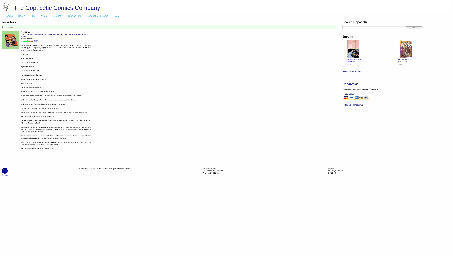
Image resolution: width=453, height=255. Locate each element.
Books (21, 15)
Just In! (57, 15)
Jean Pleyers (351, 62)
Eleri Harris (68, 34)
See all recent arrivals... (352, 71)
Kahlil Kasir (47, 34)
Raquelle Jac (402, 62)
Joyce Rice (78, 34)
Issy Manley (58, 34)
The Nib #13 (26, 32)
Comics (9, 15)
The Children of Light (354, 59)
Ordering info (73, 15)
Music (44, 15)
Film (33, 15)
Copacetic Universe (97, 15)
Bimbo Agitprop (403, 59)
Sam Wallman (35, 34)
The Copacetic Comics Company (57, 7)
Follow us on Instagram (352, 104)
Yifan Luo (25, 34)
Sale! (117, 15)
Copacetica (350, 84)
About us (5, 175)
